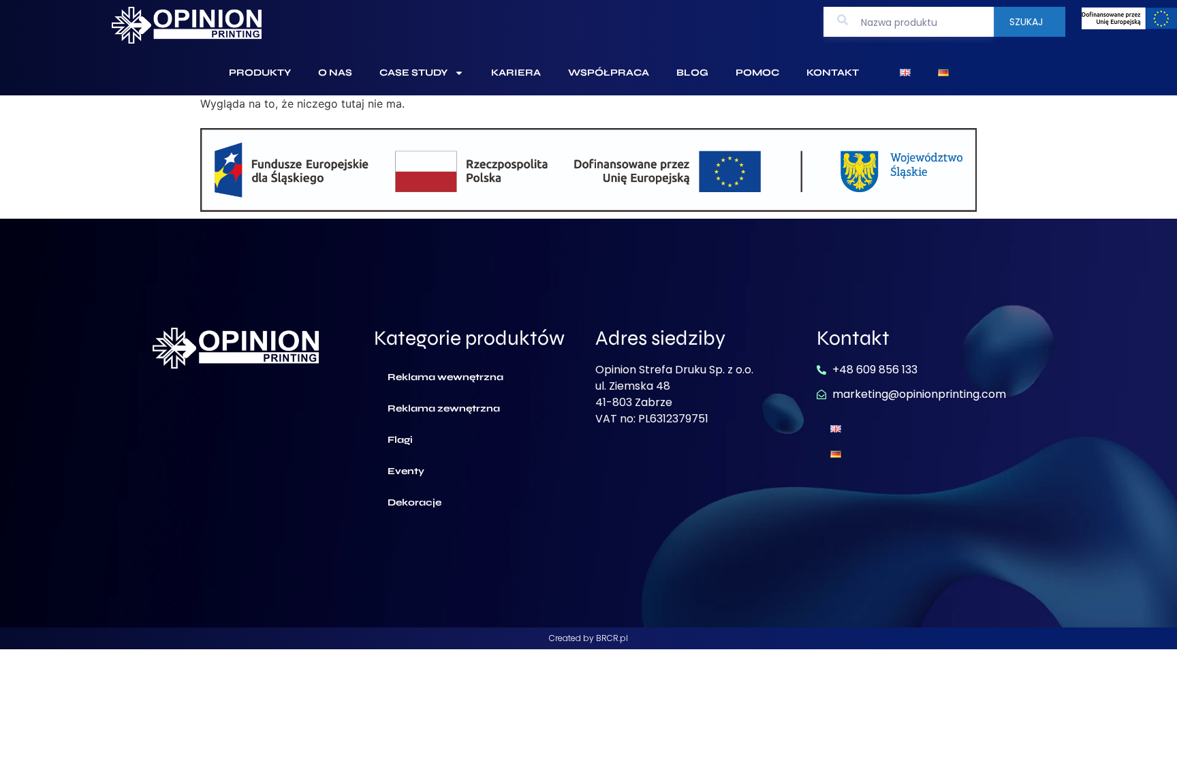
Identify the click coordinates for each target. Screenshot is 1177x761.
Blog (692, 72)
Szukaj (1026, 22)
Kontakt (832, 72)
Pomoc (757, 72)
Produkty (260, 72)
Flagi (400, 440)
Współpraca (608, 72)
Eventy (406, 471)
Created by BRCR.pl (588, 638)
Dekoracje (414, 502)
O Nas (335, 72)
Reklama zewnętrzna (444, 408)
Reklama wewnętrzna (445, 377)
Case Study (413, 72)
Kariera (516, 72)
